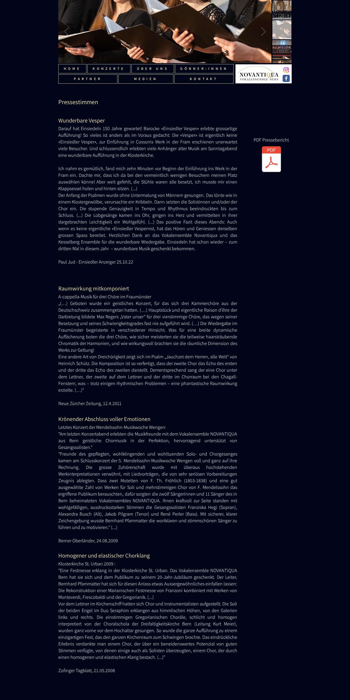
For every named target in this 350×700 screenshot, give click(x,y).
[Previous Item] (66, 31)
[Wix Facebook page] (286, 78)
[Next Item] (263, 31)
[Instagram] (286, 70)
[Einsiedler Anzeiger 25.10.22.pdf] (271, 160)
